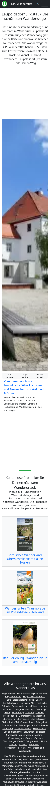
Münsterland (25, 715)
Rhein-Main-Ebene (18, 722)
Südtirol (39, 734)
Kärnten (44, 706)
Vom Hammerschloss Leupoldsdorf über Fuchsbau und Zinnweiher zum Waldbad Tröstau (24, 387)
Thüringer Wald (31, 741)
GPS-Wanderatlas (22, 4)
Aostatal (25, 693)
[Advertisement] (25, 92)
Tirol (43, 741)
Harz (27, 706)
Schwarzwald (39, 728)
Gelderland (17, 706)
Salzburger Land (27, 725)
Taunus (29, 738)
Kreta (7, 709)
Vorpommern (12, 747)
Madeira (29, 712)
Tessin (38, 738)
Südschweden (26, 734)
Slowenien (29, 731)
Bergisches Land (13, 696)
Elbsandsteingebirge (23, 699)
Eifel (9, 699)
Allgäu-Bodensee (10, 693)
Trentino (23, 744)
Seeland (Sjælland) (13, 731)
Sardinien (42, 725)
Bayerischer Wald (39, 693)
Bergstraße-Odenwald (34, 696)
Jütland (34, 706)
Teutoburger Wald (12, 741)
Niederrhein (39, 715)
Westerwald (25, 750)
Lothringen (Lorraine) (22, 709)
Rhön (31, 722)
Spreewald (11, 734)
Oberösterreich (38, 718)
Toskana (13, 744)
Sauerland (8, 728)
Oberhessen (23, 718)
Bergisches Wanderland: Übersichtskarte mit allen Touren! (25, 558)
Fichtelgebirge (10, 702)
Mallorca (40, 712)
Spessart (40, 731)
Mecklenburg (10, 715)
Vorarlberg (34, 744)
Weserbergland (36, 747)
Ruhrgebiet (41, 722)
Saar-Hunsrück (9, 725)
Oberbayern (9, 718)
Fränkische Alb (26, 702)
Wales (24, 747)
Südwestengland (15, 738)
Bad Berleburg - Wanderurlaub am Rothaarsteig (25, 660)
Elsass (39, 699)
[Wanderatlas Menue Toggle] (44, 4)
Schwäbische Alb (23, 728)
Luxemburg (18, 712)
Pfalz (4, 722)
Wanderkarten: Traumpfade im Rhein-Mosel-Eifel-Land (25, 610)
